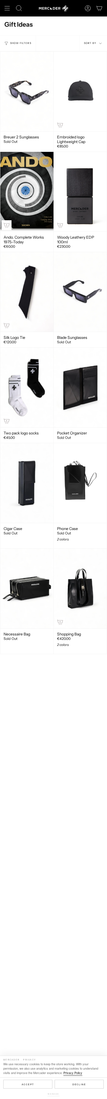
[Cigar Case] (27, 483)
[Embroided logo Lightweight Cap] (80, 91)
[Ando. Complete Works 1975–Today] (27, 191)
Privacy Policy (72, 1072)
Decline (79, 1084)
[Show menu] (7, 8)
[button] (19, 8)
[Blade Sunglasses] (80, 292)
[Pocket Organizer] (80, 387)
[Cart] (99, 8)
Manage (53, 1093)
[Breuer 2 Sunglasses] (27, 91)
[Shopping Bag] (80, 588)
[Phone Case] (80, 483)
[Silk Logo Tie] (27, 292)
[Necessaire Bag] (27, 588)
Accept (28, 1084)
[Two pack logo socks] (27, 387)
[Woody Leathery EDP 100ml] (80, 191)
